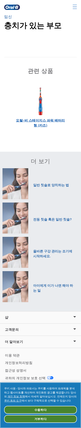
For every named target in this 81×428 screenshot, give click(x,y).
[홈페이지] (12, 7)
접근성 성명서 (16, 370)
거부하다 (40, 419)
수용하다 (40, 409)
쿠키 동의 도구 (13, 400)
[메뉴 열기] (75, 7)
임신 (8, 17)
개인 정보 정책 (16, 396)
